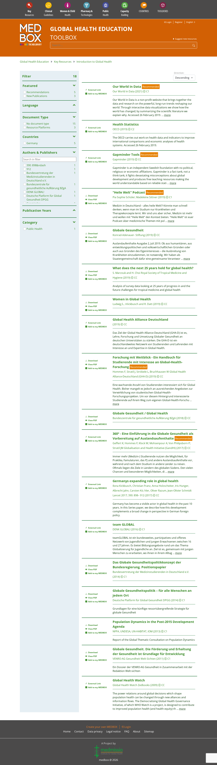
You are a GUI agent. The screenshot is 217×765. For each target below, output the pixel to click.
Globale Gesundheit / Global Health (140, 413)
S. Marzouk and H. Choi (126, 273)
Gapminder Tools (126, 154)
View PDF (92, 199)
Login (169, 22)
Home (67, 731)
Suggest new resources (186, 38)
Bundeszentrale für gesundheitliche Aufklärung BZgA (144, 418)
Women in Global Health (132, 299)
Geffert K (118, 443)
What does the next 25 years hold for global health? (153, 268)
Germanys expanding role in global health (145, 481)
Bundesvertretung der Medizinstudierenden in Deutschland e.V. (151, 572)
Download (93, 195)
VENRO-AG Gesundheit (126, 658)
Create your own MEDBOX (101, 727)
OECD (116, 129)
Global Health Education (34, 61)
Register (179, 22)
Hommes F (131, 443)
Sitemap (149, 731)
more (167, 115)
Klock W (143, 443)
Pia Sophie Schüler (124, 197)
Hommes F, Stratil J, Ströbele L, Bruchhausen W (141, 371)
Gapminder (119, 159)
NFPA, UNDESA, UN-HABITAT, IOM (133, 631)
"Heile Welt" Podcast (129, 192)
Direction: (179, 72)
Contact (79, 731)
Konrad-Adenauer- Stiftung (129, 235)
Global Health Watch (129, 680)
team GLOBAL (123, 524)
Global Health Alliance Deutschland (140, 319)
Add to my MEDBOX (97, 93)
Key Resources (62, 61)
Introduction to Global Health (94, 61)
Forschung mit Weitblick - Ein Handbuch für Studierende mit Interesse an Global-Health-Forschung (147, 362)
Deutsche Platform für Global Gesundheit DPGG (141, 600)
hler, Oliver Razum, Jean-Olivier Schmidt (168, 490)
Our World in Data (127, 86)
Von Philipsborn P (179, 443)
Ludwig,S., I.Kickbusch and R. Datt (132, 304)
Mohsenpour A (158, 443)
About (136, 731)
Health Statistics (126, 124)
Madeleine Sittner (146, 197)
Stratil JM (118, 448)
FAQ (126, 731)
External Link (94, 90)
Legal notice (113, 731)
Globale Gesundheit (128, 230)
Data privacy (95, 731)
